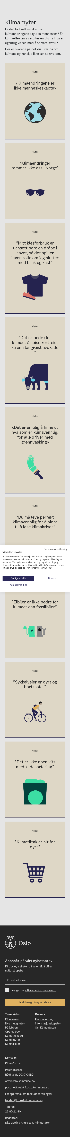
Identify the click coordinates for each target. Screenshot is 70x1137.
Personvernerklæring (55, 549)
